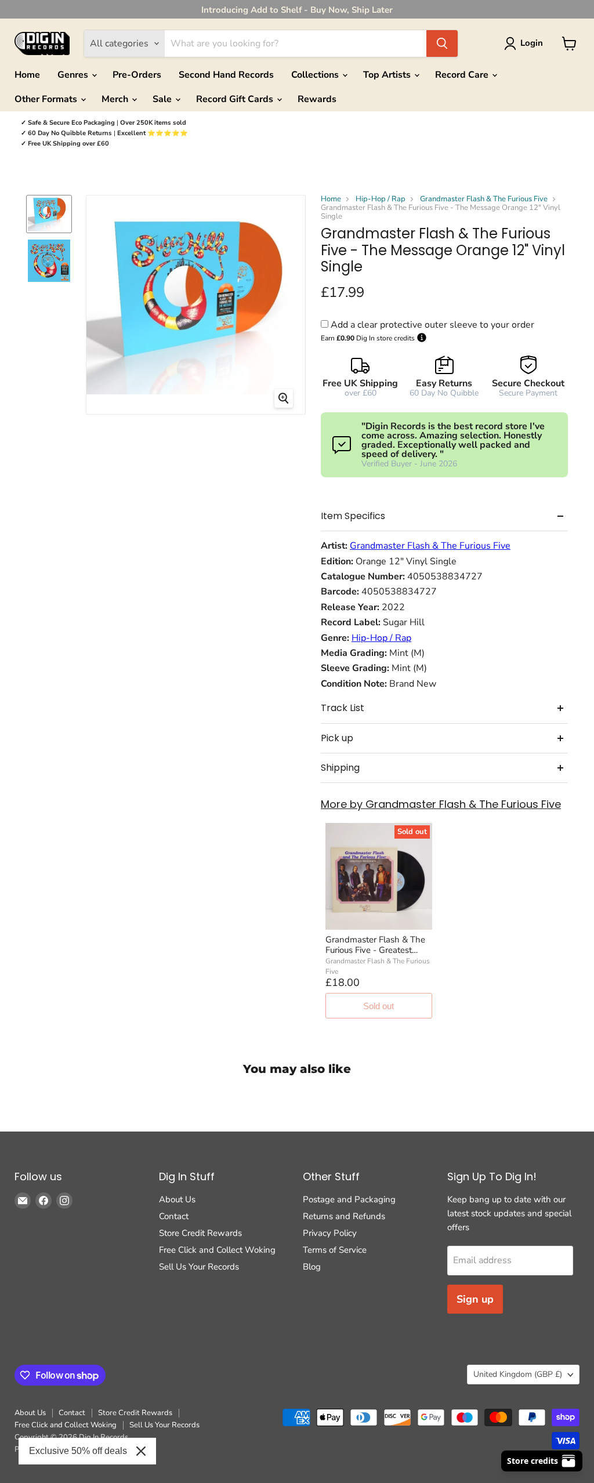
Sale (163, 99)
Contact (174, 1216)
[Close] (141, 1451)
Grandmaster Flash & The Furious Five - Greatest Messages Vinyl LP (375, 944)
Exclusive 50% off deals (78, 1451)
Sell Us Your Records (199, 1266)
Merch (116, 99)
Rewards (317, 99)
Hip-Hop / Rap (380, 199)
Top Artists (388, 74)
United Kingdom (517, 1374)
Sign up (475, 1299)
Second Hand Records (226, 74)
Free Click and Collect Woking (217, 1250)
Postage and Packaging (349, 1199)
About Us (177, 1199)
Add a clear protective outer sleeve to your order (432, 324)
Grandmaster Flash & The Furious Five (484, 199)
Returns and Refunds (344, 1216)
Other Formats (47, 99)
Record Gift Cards (236, 99)
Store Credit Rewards (200, 1233)
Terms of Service (335, 1250)
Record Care (463, 74)
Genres (73, 74)
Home (27, 74)
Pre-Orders (137, 74)
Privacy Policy (330, 1233)
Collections (316, 74)
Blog (312, 1266)
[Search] (442, 43)
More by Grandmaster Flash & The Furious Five (441, 805)
